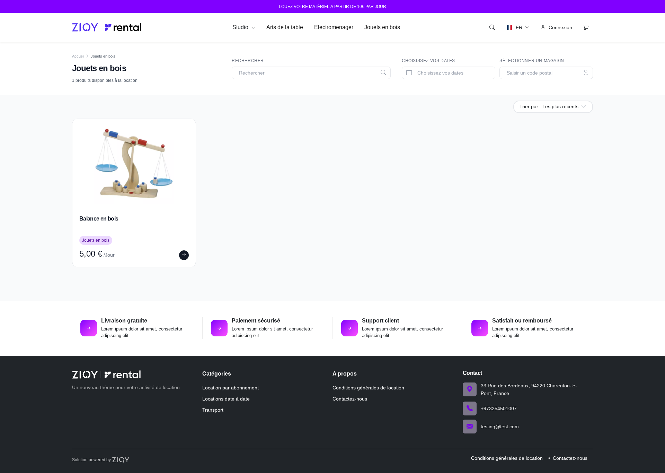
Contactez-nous (349, 399)
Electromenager (333, 27)
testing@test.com (500, 426)
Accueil (78, 56)
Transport (212, 410)
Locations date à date (226, 399)
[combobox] (313, 73)
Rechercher (248, 60)
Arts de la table (284, 27)
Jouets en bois (382, 27)
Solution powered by (92, 459)
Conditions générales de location (368, 387)
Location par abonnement (230, 387)
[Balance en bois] (134, 163)
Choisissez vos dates (428, 60)
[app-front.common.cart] (586, 27)
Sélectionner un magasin (531, 60)
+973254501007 (499, 408)
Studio (241, 27)
